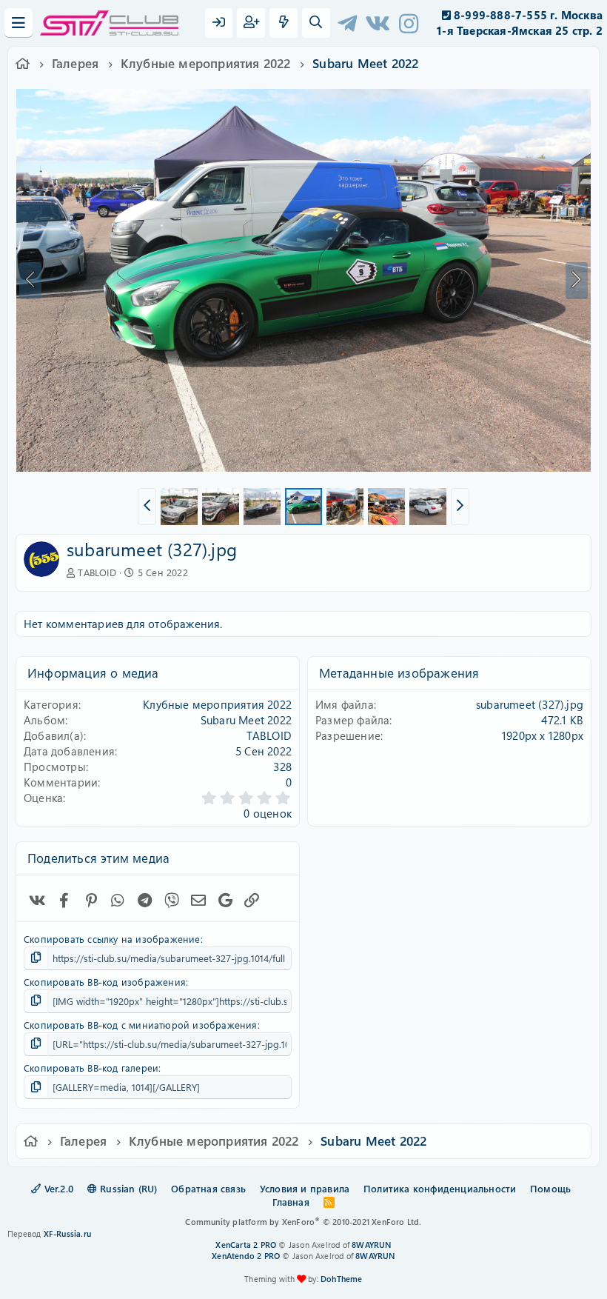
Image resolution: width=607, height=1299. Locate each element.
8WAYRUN (371, 1244)
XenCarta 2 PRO (245, 1244)
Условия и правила (304, 1188)
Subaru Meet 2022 (246, 719)
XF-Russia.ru (67, 1233)
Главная (290, 1201)
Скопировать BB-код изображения (105, 981)
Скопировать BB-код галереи (91, 1067)
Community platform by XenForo (303, 1221)
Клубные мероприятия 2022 (217, 704)
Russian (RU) (127, 1188)
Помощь (550, 1188)
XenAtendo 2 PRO (246, 1255)
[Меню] (18, 23)
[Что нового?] (283, 23)
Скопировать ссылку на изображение (112, 938)
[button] (147, 506)
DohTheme (342, 1278)
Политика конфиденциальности (439, 1188)
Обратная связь (208, 1188)
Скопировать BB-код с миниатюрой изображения (141, 1024)
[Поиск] (316, 23)
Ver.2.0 (57, 1188)
